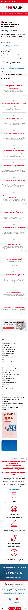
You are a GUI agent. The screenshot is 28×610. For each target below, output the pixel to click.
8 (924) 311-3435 (14, 573)
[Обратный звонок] (2, 609)
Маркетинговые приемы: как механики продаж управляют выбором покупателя (14, 166)
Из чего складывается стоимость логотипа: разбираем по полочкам (14, 228)
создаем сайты (11, 461)
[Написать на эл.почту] (9, 2)
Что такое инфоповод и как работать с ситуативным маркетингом (14, 291)
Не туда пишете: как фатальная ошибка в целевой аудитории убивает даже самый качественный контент (14, 150)
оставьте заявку (15, 502)
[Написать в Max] (7, 2)
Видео (11, 30)
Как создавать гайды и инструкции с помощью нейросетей (14, 119)
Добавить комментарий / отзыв (14, 74)
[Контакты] (14, 2)
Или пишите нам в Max (12, 577)
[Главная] (5, 2)
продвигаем (19, 468)
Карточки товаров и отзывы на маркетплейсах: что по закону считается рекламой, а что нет (14, 87)
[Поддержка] (11, 2)
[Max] (21, 1)
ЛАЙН (14, 8)
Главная (2, 17)
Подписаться (8, 328)
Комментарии (6, 71)
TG (21, 577)
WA (19, 577)
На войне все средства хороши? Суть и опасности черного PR (14, 275)
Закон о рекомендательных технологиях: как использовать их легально (14, 243)
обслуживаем (8, 468)
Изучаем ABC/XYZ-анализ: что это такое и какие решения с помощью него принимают (14, 306)
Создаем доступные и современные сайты (10, 12)
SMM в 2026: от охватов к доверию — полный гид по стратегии (14, 104)
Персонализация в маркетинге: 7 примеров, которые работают (14, 196)
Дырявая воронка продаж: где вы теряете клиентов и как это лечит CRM (14, 181)
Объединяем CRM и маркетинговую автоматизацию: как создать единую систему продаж (14, 212)
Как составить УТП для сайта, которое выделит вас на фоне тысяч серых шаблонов (14, 134)
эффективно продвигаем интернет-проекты (16, 13)
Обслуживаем (4, 13)
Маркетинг (7, 17)
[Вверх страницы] (25, 609)
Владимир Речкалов (6, 32)
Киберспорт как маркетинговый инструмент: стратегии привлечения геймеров (14, 258)
